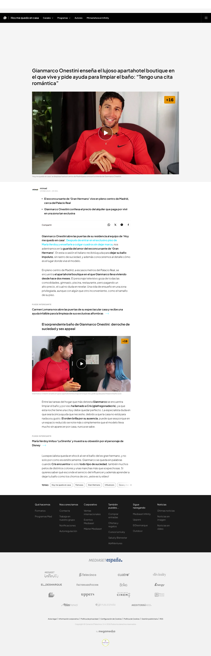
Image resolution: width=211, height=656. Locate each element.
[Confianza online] (105, 645)
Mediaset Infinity (142, 513)
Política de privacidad (89, 619)
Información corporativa (69, 619)
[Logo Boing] (123, 584)
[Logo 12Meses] (159, 595)
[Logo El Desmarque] (51, 585)
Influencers (109, 485)
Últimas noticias (166, 510)
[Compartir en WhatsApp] (108, 225)
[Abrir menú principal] (206, 17)
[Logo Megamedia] (107, 631)
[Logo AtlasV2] (69, 604)
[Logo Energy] (160, 584)
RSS (161, 619)
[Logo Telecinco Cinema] (123, 594)
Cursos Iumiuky (116, 531)
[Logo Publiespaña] (105, 604)
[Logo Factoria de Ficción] (87, 584)
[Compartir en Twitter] (115, 225)
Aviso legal (52, 619)
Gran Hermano (94, 485)
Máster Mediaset (93, 528)
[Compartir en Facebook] (128, 225)
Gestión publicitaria (150, 619)
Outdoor (138, 530)
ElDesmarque (140, 525)
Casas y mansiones (127, 485)
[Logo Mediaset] (105, 561)
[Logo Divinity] (159, 574)
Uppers (137, 519)
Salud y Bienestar (117, 537)
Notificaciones (67, 525)
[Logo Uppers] (87, 594)
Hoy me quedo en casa (25, 18)
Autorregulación (68, 531)
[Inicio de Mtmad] (5, 17)
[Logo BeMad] (52, 594)
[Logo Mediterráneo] (141, 605)
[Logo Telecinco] (87, 574)
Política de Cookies (132, 619)
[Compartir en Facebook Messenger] (121, 225)
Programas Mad (43, 516)
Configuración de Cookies (111, 619)
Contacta (64, 510)
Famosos (79, 485)
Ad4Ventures (115, 543)
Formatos (40, 510)
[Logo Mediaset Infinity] (51, 574)
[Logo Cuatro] (123, 574)
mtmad (43, 188)
